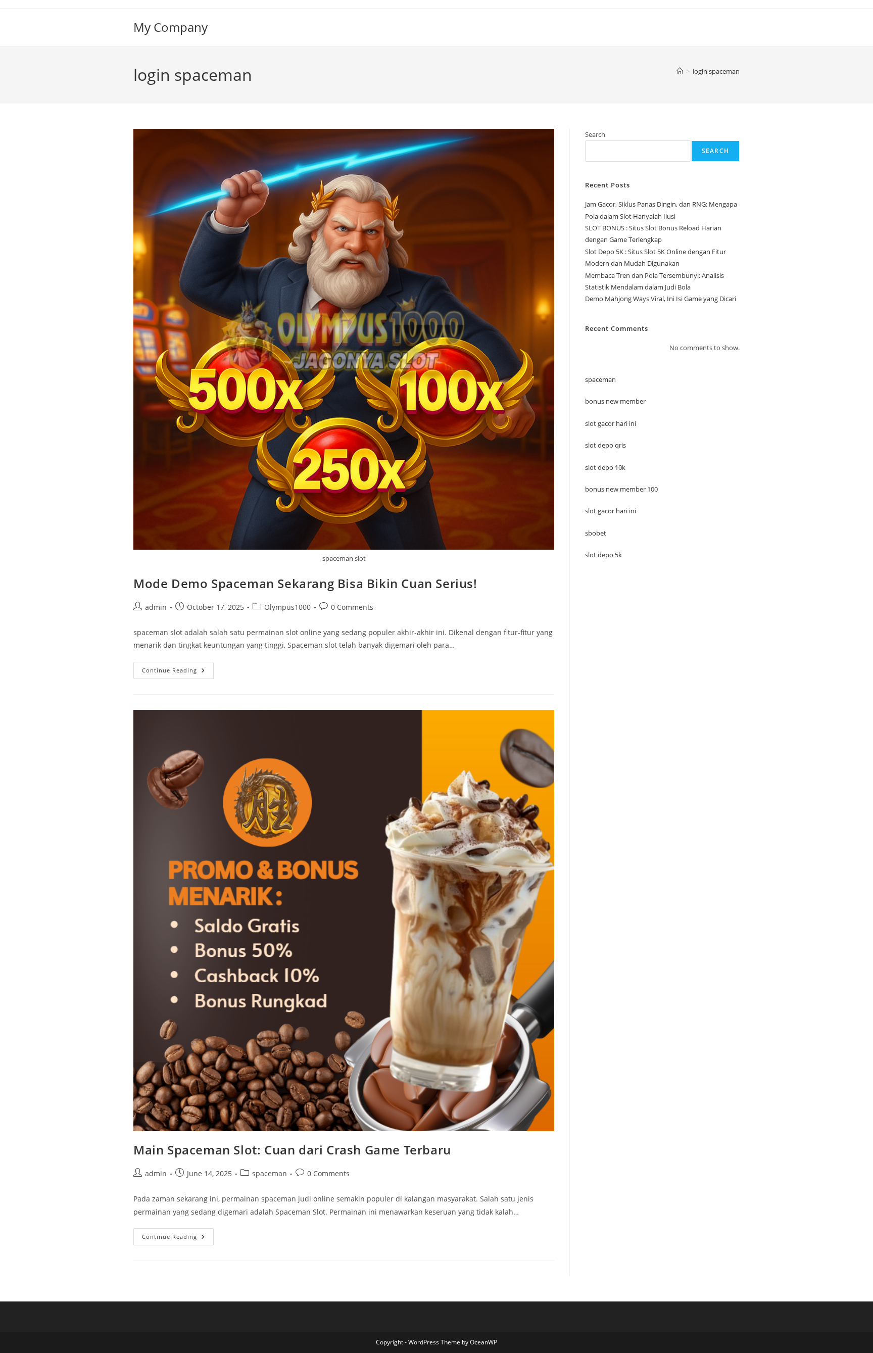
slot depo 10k (605, 467)
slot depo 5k (603, 554)
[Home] (679, 71)
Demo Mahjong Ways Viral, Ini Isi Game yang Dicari (660, 298)
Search (595, 134)
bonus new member (615, 401)
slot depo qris (605, 445)
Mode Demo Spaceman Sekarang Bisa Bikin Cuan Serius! (305, 583)
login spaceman (716, 71)
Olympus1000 (287, 607)
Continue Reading (178, 672)
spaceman (269, 1173)
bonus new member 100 (621, 489)
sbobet (595, 533)
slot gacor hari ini (610, 423)
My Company (170, 27)
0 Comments (352, 607)
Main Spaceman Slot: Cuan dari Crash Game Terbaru (292, 1149)
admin (156, 607)
